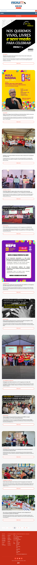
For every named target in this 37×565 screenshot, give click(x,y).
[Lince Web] (18, 562)
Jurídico (3, 542)
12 (12, 527)
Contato (9, 543)
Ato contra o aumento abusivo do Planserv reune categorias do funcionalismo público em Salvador (17, 513)
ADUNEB (15, 538)
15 (18, 527)
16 (20, 527)
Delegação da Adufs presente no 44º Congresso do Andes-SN (16, 382)
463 (26, 527)
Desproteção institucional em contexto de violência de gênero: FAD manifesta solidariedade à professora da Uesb (18, 321)
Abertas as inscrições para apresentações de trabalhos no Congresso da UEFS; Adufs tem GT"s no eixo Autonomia (18, 285)
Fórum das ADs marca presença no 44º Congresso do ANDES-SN (17, 227)
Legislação (4, 538)
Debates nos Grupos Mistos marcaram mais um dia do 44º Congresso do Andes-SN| (18, 156)
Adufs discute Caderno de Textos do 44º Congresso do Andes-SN (17, 481)
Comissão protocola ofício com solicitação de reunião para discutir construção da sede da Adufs (18, 450)
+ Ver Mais (14, 542)
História (3, 535)
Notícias (9, 535)
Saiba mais (18, 63)
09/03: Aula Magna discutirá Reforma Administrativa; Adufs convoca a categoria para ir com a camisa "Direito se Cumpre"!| (18, 115)
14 (16, 527)
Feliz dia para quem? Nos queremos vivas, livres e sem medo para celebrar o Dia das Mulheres (17, 56)
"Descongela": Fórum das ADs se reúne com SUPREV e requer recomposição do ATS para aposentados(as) (16, 417)
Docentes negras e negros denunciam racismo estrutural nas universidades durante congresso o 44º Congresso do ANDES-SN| (17, 192)
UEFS (14, 535)
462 (24, 527)
